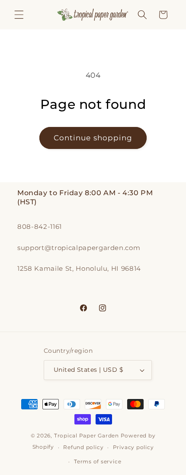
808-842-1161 (39, 226)
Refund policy (83, 447)
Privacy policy (133, 447)
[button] (19, 14)
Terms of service (97, 461)
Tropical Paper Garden (86, 435)
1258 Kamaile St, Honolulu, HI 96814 (79, 268)
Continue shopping (93, 137)
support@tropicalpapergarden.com (78, 248)
